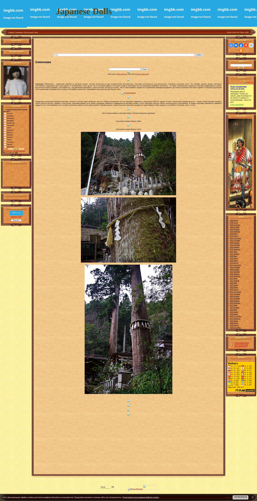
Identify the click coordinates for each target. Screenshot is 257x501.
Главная (11, 32)
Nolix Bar (250, 83)
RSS (247, 32)
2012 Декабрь (235, 298)
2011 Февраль (235, 249)
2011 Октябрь (235, 267)
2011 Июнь (234, 258)
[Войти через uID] (231, 45)
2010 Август (234, 236)
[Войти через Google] (251, 45)
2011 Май (233, 256)
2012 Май (233, 283)
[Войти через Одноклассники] (241, 50)
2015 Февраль (235, 319)
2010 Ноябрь (234, 243)
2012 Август (234, 290)
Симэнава (19, 32)
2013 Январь (234, 301)
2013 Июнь (234, 312)
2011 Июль (234, 261)
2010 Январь (234, 229)
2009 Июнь (234, 220)
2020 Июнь (234, 321)
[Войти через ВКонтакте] (236, 45)
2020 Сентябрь (235, 327)
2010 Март (234, 234)
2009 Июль (234, 223)
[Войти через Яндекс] (246, 45)
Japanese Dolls (16, 216)
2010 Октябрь (235, 240)
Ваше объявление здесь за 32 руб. (238, 88)
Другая (9, 132)
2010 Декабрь (235, 245)
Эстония (10, 142)
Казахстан (11, 123)
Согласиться (240, 497)
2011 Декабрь (235, 272)
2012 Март (234, 278)
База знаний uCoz (241, 346)
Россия (9, 113)
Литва (9, 140)
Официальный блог (241, 343)
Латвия (9, 137)
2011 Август (234, 263)
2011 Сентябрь (235, 265)
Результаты (7, 151)
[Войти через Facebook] (241, 45)
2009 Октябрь (235, 225)
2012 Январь (234, 274)
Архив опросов (19, 151)
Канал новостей (142, 74)
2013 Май (233, 310)
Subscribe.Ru (122, 74)
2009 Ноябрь (234, 227)
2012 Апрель (234, 281)
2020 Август (234, 325)
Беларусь (10, 118)
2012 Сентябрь (235, 292)
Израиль (10, 130)
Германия (10, 125)
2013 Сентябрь (235, 316)
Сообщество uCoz (241, 344)
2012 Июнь (234, 285)
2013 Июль (234, 314)
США (9, 128)
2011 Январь (234, 247)
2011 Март (234, 252)
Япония (10, 135)
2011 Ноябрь (234, 269)
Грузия (9, 144)
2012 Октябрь (235, 294)
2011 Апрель (234, 254)
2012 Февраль (235, 276)
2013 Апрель (234, 307)
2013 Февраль (235, 303)
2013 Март (234, 305)
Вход (36, 32)
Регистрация (28, 32)
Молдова (10, 120)
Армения (10, 147)
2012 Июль (234, 287)
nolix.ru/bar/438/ (236, 105)
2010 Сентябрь (235, 238)
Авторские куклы (16, 96)
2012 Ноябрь (234, 296)
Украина (10, 116)
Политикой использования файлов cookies (141, 497)
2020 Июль (234, 323)
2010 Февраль (235, 231)
